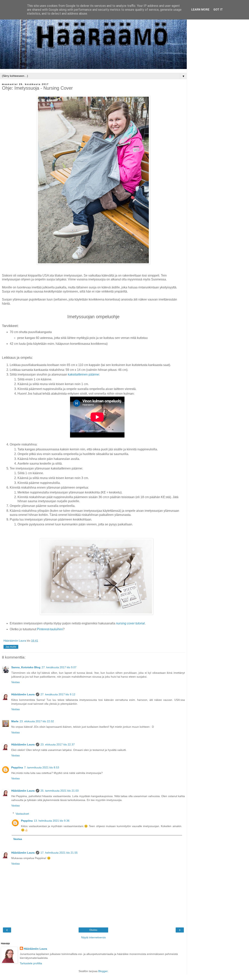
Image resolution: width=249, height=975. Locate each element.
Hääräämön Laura (23, 694)
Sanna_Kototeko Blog (25, 667)
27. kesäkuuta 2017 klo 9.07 (59, 667)
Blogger (103, 971)
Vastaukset (22, 813)
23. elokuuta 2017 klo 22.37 (57, 744)
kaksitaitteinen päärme (83, 374)
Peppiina (17, 767)
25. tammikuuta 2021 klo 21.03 (59, 790)
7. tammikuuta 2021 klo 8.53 (41, 767)
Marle (14, 721)
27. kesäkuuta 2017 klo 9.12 (57, 694)
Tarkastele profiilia (31, 963)
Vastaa (15, 682)
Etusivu (93, 930)
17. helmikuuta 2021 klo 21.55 (59, 852)
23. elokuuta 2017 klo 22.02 (37, 721)
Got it (218, 9)
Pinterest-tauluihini (50, 629)
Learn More (200, 9)
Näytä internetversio (93, 937)
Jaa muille (10, 646)
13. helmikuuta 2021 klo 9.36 (51, 820)
